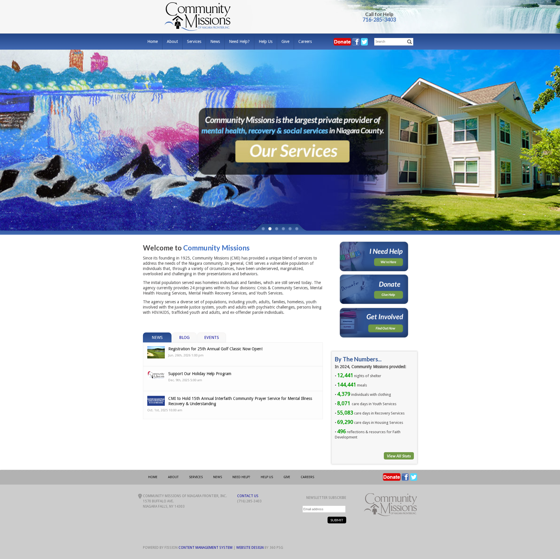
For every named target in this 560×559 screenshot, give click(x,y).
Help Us (265, 41)
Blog (184, 337)
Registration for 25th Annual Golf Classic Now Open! (215, 348)
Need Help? (239, 41)
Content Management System (205, 548)
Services (194, 41)
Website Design (250, 548)
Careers (305, 41)
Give (285, 41)
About (172, 41)
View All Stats (399, 455)
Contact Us (247, 496)
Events (211, 337)
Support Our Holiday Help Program (199, 373)
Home (152, 41)
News (215, 41)
